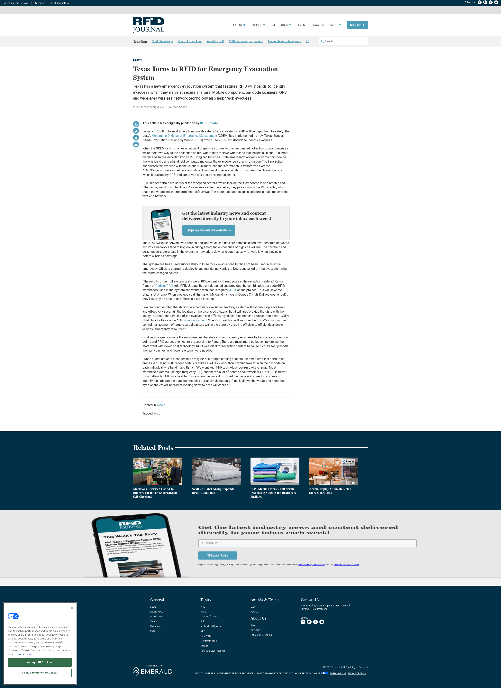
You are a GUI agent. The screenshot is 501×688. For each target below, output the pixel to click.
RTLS (203, 612)
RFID (202, 607)
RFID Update (209, 123)
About (253, 625)
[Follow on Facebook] (480, 2)
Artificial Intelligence (210, 626)
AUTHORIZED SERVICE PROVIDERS (236, 673)
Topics (257, 25)
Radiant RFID (164, 286)
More (334, 25)
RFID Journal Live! (60, 3)
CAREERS (210, 673)
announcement (196, 320)
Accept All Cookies (40, 662)
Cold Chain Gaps (162, 41)
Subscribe (357, 25)
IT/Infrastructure (208, 641)
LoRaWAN (205, 636)
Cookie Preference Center (40, 672)
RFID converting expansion (246, 41)
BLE (202, 621)
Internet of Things (209, 616)
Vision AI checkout (190, 41)
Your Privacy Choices (308, 673)
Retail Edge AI (215, 41)
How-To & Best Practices (212, 651)
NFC (202, 631)
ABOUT (199, 673)
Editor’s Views (157, 616)
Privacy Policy (24, 653)
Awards (318, 25)
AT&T (232, 290)
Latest (237, 25)
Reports (204, 646)
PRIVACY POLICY (357, 673)
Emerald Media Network (16, 3)
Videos (153, 621)
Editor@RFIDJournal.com (314, 609)
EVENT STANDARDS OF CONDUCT (275, 673)
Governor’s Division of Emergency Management (184, 136)
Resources (280, 25)
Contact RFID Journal (261, 635)
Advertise (40, 3)
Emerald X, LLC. (340, 667)
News (137, 60)
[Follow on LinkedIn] (485, 2)
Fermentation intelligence (284, 41)
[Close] (71, 608)
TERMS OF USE (338, 673)
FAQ (152, 631)
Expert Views (156, 612)
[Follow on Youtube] (496, 2)
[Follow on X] (491, 2)
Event (302, 25)
